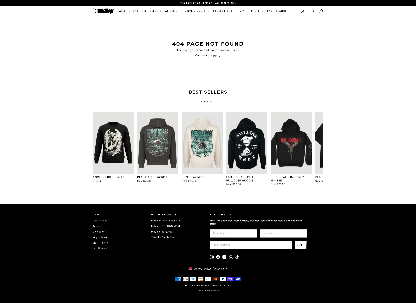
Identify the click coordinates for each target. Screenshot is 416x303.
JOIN (301, 244)
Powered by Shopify (208, 290)
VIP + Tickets (250, 11)
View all (208, 101)
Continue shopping (208, 55)
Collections (223, 11)
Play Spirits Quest (161, 231)
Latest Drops (128, 11)
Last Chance (277, 11)
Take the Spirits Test (163, 237)
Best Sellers (151, 11)
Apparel (171, 11)
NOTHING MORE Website (165, 220)
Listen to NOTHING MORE (166, 226)
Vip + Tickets (100, 242)
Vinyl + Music (196, 11)
